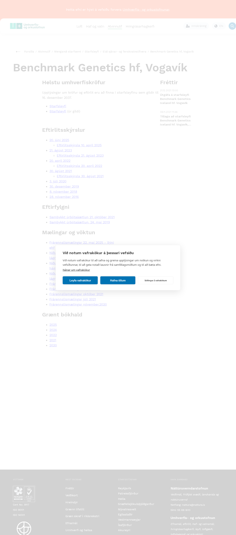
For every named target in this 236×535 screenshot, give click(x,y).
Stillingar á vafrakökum (156, 280)
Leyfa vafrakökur (80, 280)
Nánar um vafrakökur (76, 269)
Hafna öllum (118, 280)
